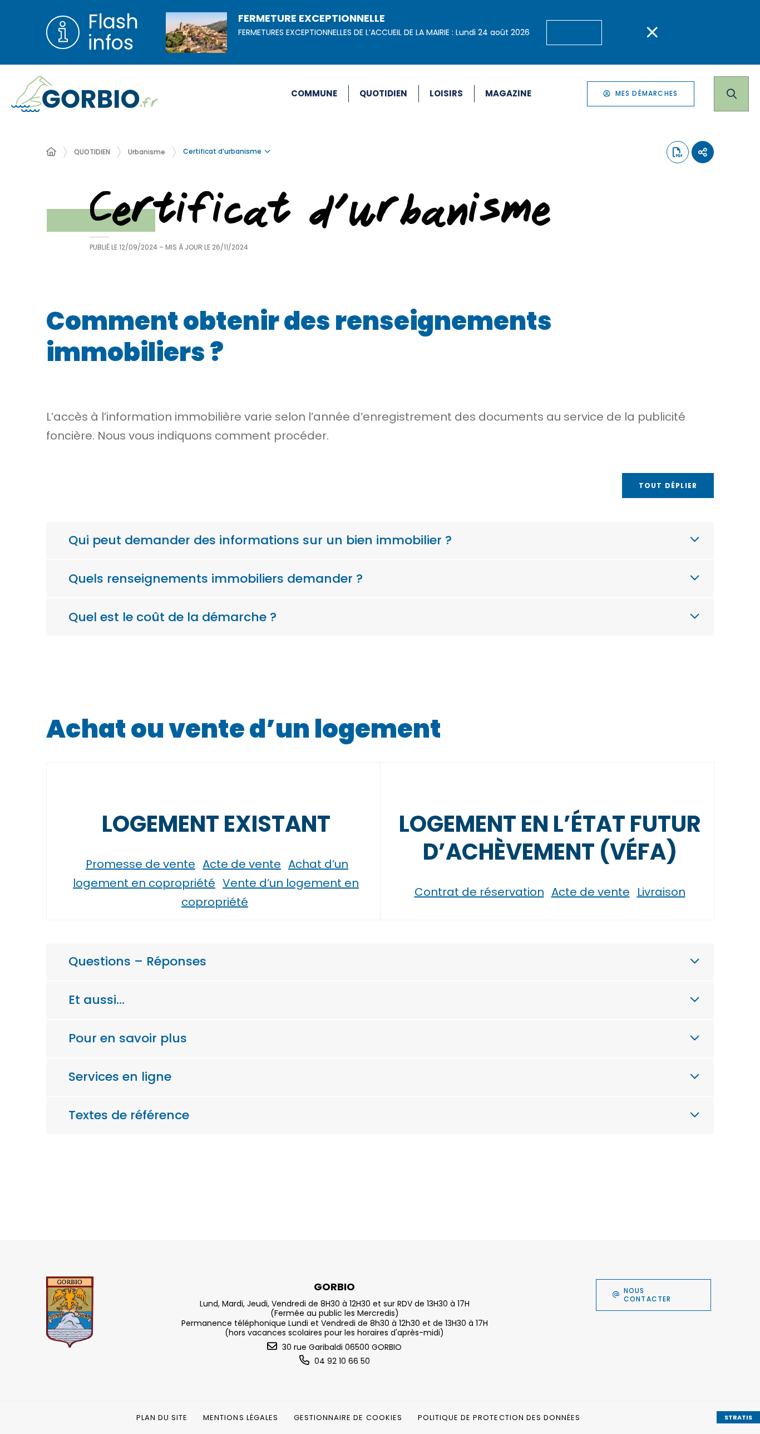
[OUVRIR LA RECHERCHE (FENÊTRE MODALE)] (731, 93)
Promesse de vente (140, 864)
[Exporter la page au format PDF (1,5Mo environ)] (678, 152)
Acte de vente (242, 864)
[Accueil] (51, 152)
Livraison (661, 892)
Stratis (738, 1417)
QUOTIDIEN (92, 152)
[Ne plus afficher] (652, 32)
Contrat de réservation (479, 892)
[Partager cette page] (703, 152)
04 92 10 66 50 (342, 1361)
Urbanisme (146, 152)
